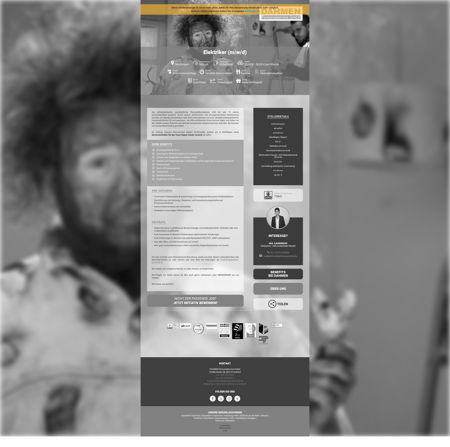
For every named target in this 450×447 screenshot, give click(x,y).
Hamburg (228, 415)
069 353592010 (227, 378)
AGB (225, 430)
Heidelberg (241, 418)
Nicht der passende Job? (195, 301)
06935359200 (224, 275)
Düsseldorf (206, 415)
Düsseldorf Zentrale (190, 415)
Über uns (278, 289)
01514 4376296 (282, 252)
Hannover (220, 420)
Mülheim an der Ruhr (249, 415)
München (230, 420)
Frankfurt (198, 418)
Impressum (225, 425)
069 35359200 (227, 375)
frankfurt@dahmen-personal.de (228, 381)
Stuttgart (251, 418)
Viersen (264, 415)
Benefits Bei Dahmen (278, 274)
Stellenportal (252, 11)
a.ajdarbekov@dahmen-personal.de (280, 256)
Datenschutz (225, 428)
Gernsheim (209, 418)
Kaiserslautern (222, 418)
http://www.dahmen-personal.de (231, 384)
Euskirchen (218, 415)
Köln (236, 415)
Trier (232, 418)
